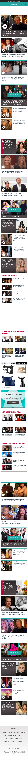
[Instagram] (15, 748)
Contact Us (6, 741)
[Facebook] (10, 748)
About (4, 732)
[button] (2, 4)
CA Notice (20, 735)
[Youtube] (18, 748)
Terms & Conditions (9, 738)
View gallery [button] (14, 95)
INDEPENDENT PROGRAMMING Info (14, 744)
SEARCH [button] (26, 4)
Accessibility (21, 741)
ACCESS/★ (14, 4)
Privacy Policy (20, 732)
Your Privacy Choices (11, 735)
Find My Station (18, 738)
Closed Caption (11, 732)
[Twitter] (12, 748)
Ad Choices (13, 741)
